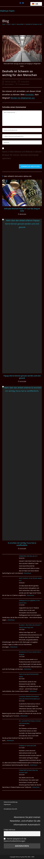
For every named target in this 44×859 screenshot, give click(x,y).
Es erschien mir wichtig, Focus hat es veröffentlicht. (22, 544)
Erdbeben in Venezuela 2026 (27, 745)
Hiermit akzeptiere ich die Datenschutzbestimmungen (15, 840)
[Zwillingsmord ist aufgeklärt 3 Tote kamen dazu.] (10, 607)
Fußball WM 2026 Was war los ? (28, 556)
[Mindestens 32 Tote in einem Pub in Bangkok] (10, 658)
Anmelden (29, 94)
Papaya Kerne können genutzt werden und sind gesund (22, 377)
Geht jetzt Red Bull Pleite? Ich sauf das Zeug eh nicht (22, 209)
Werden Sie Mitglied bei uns (23, 98)
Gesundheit (9, 84)
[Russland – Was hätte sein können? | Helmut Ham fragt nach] (10, 631)
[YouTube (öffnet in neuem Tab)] (23, 3)
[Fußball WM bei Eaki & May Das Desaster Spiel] (10, 776)
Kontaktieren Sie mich (10, 809)
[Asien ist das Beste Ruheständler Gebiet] (10, 680)
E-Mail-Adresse (9, 829)
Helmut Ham (7, 10)
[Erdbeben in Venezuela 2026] (10, 752)
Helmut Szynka (10, 82)
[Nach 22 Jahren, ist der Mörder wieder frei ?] (10, 584)
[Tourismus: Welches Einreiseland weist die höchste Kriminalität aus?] (10, 703)
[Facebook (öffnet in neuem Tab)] (21, 3)
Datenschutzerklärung (10, 802)
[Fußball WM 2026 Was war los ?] (10, 562)
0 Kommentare (23, 84)
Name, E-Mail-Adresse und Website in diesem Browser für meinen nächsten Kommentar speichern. (22, 155)
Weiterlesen (27, 573)
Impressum (7, 804)
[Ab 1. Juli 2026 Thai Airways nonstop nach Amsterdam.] (10, 727)
